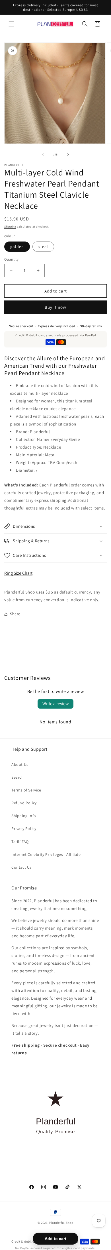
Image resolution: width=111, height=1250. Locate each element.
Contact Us (21, 867)
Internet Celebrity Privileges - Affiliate (46, 854)
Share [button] (15, 613)
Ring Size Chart (18, 573)
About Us (19, 764)
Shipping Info (23, 815)
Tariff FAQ (20, 841)
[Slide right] (68, 154)
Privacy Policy (23, 828)
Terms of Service (26, 790)
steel (43, 246)
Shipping (10, 226)
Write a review (55, 704)
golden (17, 246)
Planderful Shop (61, 1223)
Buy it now (55, 307)
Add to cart (55, 1238)
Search (17, 777)
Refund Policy (24, 802)
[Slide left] (43, 154)
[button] (11, 24)
